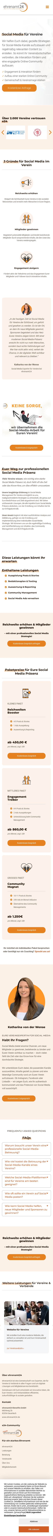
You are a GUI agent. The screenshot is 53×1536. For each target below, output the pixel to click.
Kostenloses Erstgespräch (26, 448)
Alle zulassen (33, 1529)
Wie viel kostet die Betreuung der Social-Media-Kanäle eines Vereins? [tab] (25, 1165)
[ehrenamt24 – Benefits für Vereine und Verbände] (15, 12)
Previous (3, 132)
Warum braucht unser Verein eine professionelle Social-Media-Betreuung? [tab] (25, 1149)
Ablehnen (34, 1521)
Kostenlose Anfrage (19, 88)
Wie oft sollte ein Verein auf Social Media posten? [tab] (25, 1195)
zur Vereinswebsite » (15, 1348)
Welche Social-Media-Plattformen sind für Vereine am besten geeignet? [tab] (25, 1181)
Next (50, 132)
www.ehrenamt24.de (11, 1417)
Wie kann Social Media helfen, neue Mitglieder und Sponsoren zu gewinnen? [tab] (26, 1209)
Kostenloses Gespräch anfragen (26, 643)
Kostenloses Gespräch (26, 756)
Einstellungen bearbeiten (15, 1515)
